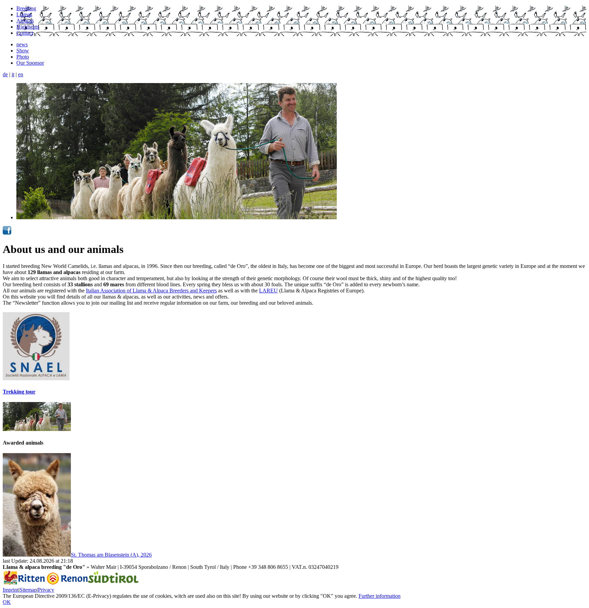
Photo (22, 57)
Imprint (10, 590)
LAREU (268, 290)
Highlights (27, 27)
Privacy (46, 590)
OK (7, 602)
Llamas (24, 14)
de (5, 74)
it (13, 74)
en (20, 74)
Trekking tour (19, 392)
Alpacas (25, 20)
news (22, 44)
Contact (24, 33)
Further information (380, 596)
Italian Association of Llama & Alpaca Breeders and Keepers (151, 290)
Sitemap (28, 590)
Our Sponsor (30, 63)
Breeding (26, 8)
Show (22, 50)
